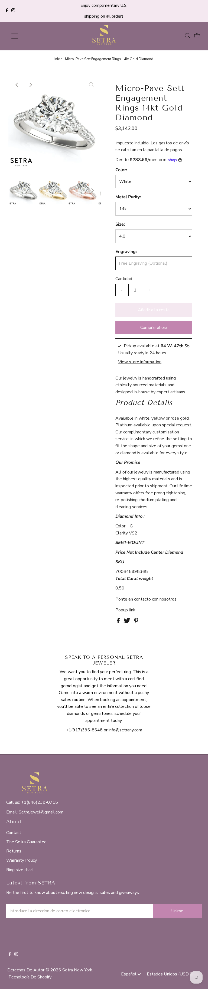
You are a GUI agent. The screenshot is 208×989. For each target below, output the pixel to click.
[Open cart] (197, 36)
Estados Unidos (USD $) (171, 974)
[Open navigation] (30, 36)
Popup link (125, 610)
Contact (13, 833)
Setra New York (77, 970)
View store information (139, 362)
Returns (13, 851)
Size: (120, 224)
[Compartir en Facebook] (119, 622)
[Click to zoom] (91, 85)
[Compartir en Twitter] (127, 622)
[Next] (30, 85)
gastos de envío (174, 143)
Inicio (58, 59)
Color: (121, 170)
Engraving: (126, 252)
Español (129, 974)
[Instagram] (13, 10)
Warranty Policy (21, 860)
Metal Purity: (128, 197)
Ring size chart (20, 870)
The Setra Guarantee (26, 842)
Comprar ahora (153, 327)
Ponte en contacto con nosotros (146, 599)
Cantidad (123, 279)
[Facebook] (6, 10)
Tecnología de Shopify (29, 977)
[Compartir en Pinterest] (136, 622)
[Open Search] (187, 35)
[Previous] (17, 85)
